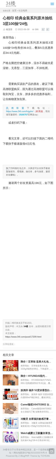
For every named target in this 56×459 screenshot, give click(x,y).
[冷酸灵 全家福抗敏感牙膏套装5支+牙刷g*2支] (10, 422)
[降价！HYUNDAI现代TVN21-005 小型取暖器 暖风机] (10, 379)
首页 (14, 10)
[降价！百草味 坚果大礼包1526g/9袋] (10, 365)
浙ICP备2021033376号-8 (34, 452)
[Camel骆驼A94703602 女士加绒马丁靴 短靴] (10, 408)
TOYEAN (45, 456)
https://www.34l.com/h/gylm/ (19, 111)
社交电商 (23, 10)
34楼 (5, 449)
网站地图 (18, 452)
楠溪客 (9, 29)
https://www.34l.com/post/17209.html (23, 336)
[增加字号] (43, 29)
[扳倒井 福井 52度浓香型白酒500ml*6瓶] (10, 394)
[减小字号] (47, 29)
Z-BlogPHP (23, 456)
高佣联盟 (16, 108)
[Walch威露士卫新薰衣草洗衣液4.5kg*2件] (10, 437)
